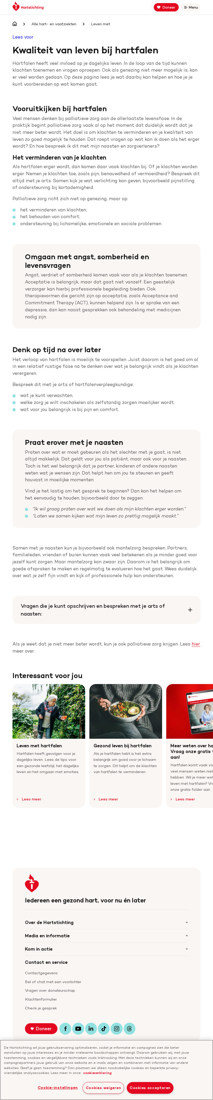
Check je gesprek (41, 1008)
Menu (194, 8)
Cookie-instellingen (58, 1087)
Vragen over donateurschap (50, 990)
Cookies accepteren (150, 1087)
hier (196, 644)
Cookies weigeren (103, 1087)
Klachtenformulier (41, 999)
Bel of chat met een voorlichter (53, 981)
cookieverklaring (97, 1073)
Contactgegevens (41, 973)
